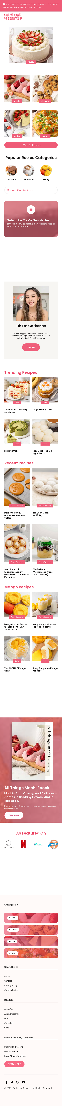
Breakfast (8, 1009)
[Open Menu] (56, 17)
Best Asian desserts (13, 1046)
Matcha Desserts (12, 1051)
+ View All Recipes (31, 145)
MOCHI (14, 918)
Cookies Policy (11, 990)
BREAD (14, 953)
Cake (6, 1027)
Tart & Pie (11, 179)
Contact (8, 981)
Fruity (46, 179)
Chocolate (9, 1023)
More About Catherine (15, 1056)
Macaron (29, 179)
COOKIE (14, 930)
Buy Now (14, 815)
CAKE (13, 941)
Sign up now (34, 7)
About (7, 976)
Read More (14, 1064)
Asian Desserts (11, 1013)
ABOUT (31, 347)
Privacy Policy (10, 985)
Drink (7, 1018)
